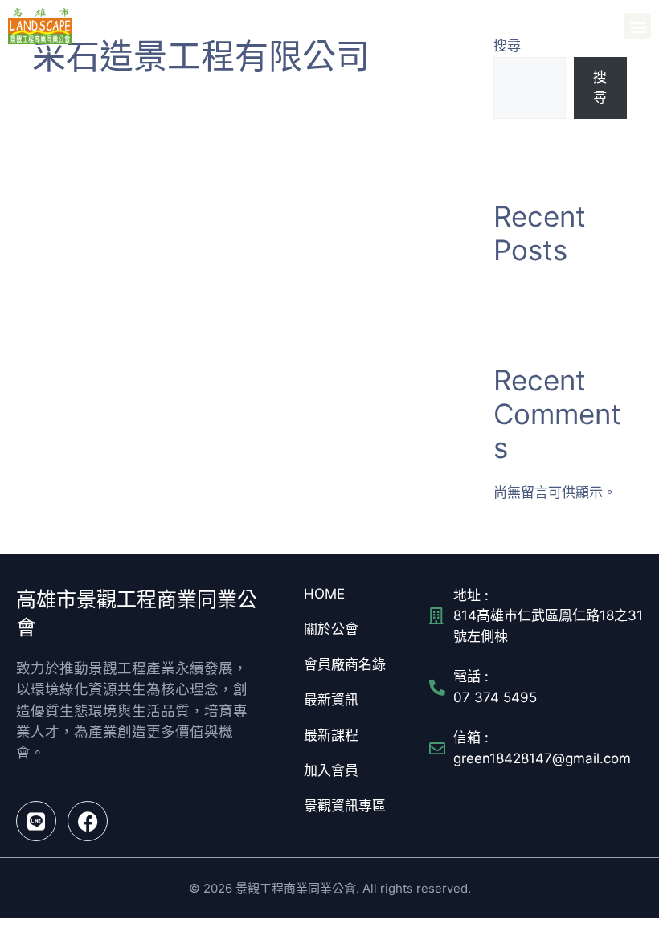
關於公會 (331, 629)
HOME (324, 594)
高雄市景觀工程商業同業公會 (169, 26)
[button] (637, 26)
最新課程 (331, 735)
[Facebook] (88, 821)
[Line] (36, 821)
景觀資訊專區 (345, 806)
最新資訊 (331, 700)
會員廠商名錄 (345, 664)
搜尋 (600, 87)
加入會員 (331, 770)
